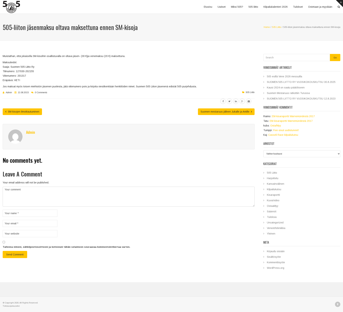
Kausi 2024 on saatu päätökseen (286, 87)
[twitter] (229, 101)
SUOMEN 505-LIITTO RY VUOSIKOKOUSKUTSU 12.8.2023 (301, 98)
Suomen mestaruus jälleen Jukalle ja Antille (225, 111)
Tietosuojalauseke (11, 306)
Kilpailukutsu (274, 189)
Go (335, 57)
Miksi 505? (237, 6)
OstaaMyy (272, 205)
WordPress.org (275, 267)
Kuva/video (273, 200)
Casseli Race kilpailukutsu (283, 134)
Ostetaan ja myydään (320, 6)
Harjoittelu (272, 178)
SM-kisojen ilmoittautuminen (23, 111)
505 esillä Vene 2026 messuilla (284, 76)
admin (9, 92)
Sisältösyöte (274, 256)
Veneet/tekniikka (276, 228)
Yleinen (271, 233)
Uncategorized (275, 222)
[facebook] (223, 101)
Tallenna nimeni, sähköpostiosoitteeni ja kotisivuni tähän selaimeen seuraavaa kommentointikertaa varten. (66, 247)
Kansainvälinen (275, 183)
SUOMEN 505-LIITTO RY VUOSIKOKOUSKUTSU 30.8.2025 (301, 82)
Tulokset (298, 6)
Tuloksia (272, 217)
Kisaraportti (273, 194)
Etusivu (208, 6)
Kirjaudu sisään (276, 251)
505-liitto (253, 6)
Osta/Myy (275, 125)
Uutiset (222, 6)
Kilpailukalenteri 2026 (276, 6)
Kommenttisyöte (276, 262)
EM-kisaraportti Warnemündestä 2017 (293, 116)
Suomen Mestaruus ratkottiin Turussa (288, 93)
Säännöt (271, 211)
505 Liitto (250, 92)
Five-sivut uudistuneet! (286, 130)
